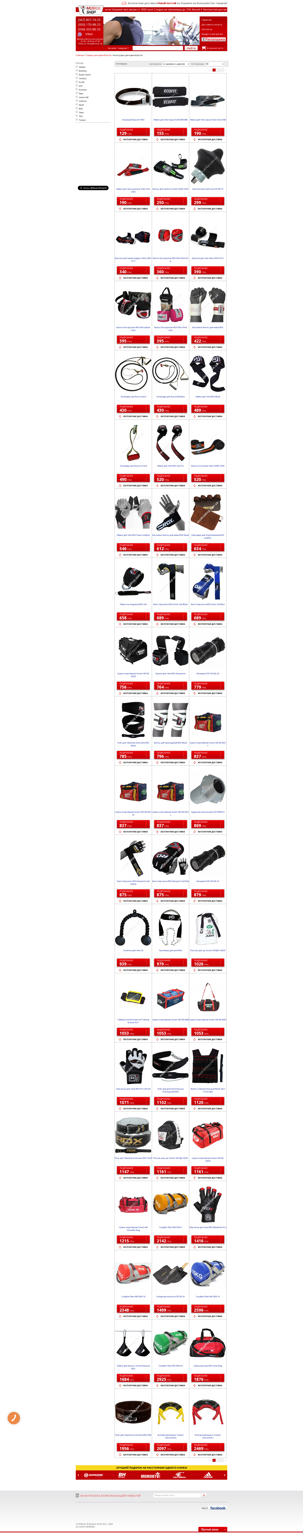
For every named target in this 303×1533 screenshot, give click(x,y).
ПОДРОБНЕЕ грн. (126, 132)
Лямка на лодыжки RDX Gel (133, 604)
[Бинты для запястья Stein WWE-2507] (170, 166)
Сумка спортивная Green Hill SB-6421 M (133, 813)
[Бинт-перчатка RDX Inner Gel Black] (170, 581)
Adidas (82, 67)
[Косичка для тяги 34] (133, 928)
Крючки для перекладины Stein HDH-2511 (133, 259)
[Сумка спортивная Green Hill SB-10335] (207, 1135)
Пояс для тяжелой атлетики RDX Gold (133, 1158)
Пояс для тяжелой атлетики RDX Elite (133, 1435)
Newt (81, 104)
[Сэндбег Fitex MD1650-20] (170, 1343)
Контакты (207, 29)
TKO (81, 116)
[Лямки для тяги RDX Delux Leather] (133, 512)
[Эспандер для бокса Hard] (133, 374)
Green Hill (83, 97)
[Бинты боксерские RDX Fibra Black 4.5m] (133, 305)
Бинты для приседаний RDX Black (170, 742)
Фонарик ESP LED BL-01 (207, 881)
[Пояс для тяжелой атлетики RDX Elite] (133, 1412)
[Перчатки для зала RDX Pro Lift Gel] (133, 1066)
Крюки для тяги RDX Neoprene (171, 673)
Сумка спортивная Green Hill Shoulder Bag (133, 1229)
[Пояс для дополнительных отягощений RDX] (170, 1066)
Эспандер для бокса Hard (133, 396)
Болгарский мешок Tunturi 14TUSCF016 (170, 1436)
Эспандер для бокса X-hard (133, 465)
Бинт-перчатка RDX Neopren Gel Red (170, 881)
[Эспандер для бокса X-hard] (133, 443)
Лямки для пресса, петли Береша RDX (133, 1367)
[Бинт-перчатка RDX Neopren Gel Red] (170, 858)
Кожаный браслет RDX (133, 119)
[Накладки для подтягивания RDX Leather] (207, 512)
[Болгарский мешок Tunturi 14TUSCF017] (207, 1412)
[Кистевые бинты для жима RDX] (207, 305)
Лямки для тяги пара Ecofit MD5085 (170, 119)
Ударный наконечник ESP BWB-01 (208, 811)
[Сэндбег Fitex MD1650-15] (207, 1274)
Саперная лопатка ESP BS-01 (170, 1296)
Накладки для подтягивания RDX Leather (207, 536)
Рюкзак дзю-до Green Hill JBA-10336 (207, 950)
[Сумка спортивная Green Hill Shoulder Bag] (133, 1204)
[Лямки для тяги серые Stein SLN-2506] (207, 97)
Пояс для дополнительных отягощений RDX (170, 1090)
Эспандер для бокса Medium (170, 396)
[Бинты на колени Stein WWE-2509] (207, 443)
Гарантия (207, 19)
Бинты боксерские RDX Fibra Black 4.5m (133, 329)
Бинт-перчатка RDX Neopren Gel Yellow (133, 882)
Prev (78, 1475)
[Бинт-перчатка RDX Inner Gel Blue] (207, 581)
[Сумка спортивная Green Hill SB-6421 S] (207, 720)
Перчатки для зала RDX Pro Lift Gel (133, 1088)
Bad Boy (83, 70)
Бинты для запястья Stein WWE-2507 (170, 188)
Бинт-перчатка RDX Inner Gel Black (170, 604)
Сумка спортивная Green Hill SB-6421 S (208, 744)
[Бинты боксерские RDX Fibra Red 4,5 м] (170, 235)
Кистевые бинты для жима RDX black (170, 535)
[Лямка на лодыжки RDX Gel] (133, 581)
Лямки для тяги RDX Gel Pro (170, 465)
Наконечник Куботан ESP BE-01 (207, 188)
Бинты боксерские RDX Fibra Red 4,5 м (170, 259)
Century (82, 78)
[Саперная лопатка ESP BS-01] (170, 1274)
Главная (80, 55)
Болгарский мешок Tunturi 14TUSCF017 (208, 1436)
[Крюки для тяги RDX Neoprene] (170, 651)
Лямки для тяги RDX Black (207, 396)
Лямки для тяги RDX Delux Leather (133, 535)
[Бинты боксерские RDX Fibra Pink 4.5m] (170, 305)
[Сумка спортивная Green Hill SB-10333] (133, 651)
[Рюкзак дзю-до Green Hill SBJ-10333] (170, 1135)
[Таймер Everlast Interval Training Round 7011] (133, 997)
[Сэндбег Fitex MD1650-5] (170, 1204)
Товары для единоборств (98, 55)
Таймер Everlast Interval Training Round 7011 (133, 1021)
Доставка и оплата (212, 24)
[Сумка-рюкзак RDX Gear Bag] (207, 1343)
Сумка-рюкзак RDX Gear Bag (208, 1365)
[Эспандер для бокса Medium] (170, 374)
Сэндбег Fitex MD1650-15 (208, 1296)
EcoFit (81, 82)
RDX (81, 108)
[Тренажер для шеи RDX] (170, 928)
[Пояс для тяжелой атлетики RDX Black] (133, 720)
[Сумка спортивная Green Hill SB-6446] (170, 997)
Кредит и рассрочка (212, 33)
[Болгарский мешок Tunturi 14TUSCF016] (170, 1412)
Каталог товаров (117, 48)
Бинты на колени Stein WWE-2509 (207, 465)
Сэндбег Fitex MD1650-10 (133, 1296)
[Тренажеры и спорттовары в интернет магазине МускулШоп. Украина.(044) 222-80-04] (91, 10)
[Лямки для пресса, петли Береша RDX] (133, 1343)
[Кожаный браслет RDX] (133, 97)
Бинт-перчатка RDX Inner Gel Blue (208, 604)
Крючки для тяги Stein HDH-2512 (208, 258)
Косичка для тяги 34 (133, 950)
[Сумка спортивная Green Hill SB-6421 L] (170, 789)
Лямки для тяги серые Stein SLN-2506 (208, 119)
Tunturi (82, 120)
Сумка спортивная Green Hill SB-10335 (208, 1159)
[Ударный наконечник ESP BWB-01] (207, 789)
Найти (191, 48)
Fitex (81, 93)
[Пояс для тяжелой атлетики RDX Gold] (133, 1135)
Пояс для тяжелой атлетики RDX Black (133, 744)
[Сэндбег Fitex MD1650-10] (133, 1274)
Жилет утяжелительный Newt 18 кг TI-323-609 (207, 1090)
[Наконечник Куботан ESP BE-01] (207, 166)
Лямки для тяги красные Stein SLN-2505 (133, 190)
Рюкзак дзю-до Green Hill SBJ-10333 (170, 1158)
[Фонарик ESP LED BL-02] (207, 651)
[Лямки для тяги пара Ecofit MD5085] (170, 97)
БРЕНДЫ (79, 63)
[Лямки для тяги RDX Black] (207, 374)
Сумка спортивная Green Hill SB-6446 (170, 1019)
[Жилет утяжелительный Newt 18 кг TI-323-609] (207, 1066)
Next (224, 1475)
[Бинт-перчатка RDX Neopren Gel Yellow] (133, 858)
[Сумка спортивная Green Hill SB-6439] (207, 997)
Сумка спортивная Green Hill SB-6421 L (170, 813)
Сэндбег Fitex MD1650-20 (171, 1365)
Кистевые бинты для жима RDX (207, 327)
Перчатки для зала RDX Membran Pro (207, 1227)
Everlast (83, 89)
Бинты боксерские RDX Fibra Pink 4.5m (170, 329)
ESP (81, 86)
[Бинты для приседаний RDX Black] (170, 720)
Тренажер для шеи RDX (170, 950)
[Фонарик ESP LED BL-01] (207, 858)
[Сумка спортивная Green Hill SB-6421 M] (133, 789)
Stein (81, 112)
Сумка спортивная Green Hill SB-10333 (133, 675)
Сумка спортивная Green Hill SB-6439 (208, 1019)
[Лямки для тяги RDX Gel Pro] (170, 443)
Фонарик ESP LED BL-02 (207, 673)
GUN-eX (82, 101)
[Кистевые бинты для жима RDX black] (170, 512)
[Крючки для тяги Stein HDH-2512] (207, 235)
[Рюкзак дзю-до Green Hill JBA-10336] (207, 928)
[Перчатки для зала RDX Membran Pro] (207, 1204)
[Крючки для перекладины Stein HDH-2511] (133, 235)
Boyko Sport (85, 74)
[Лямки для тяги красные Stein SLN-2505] (133, 166)
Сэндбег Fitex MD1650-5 (170, 1227)
